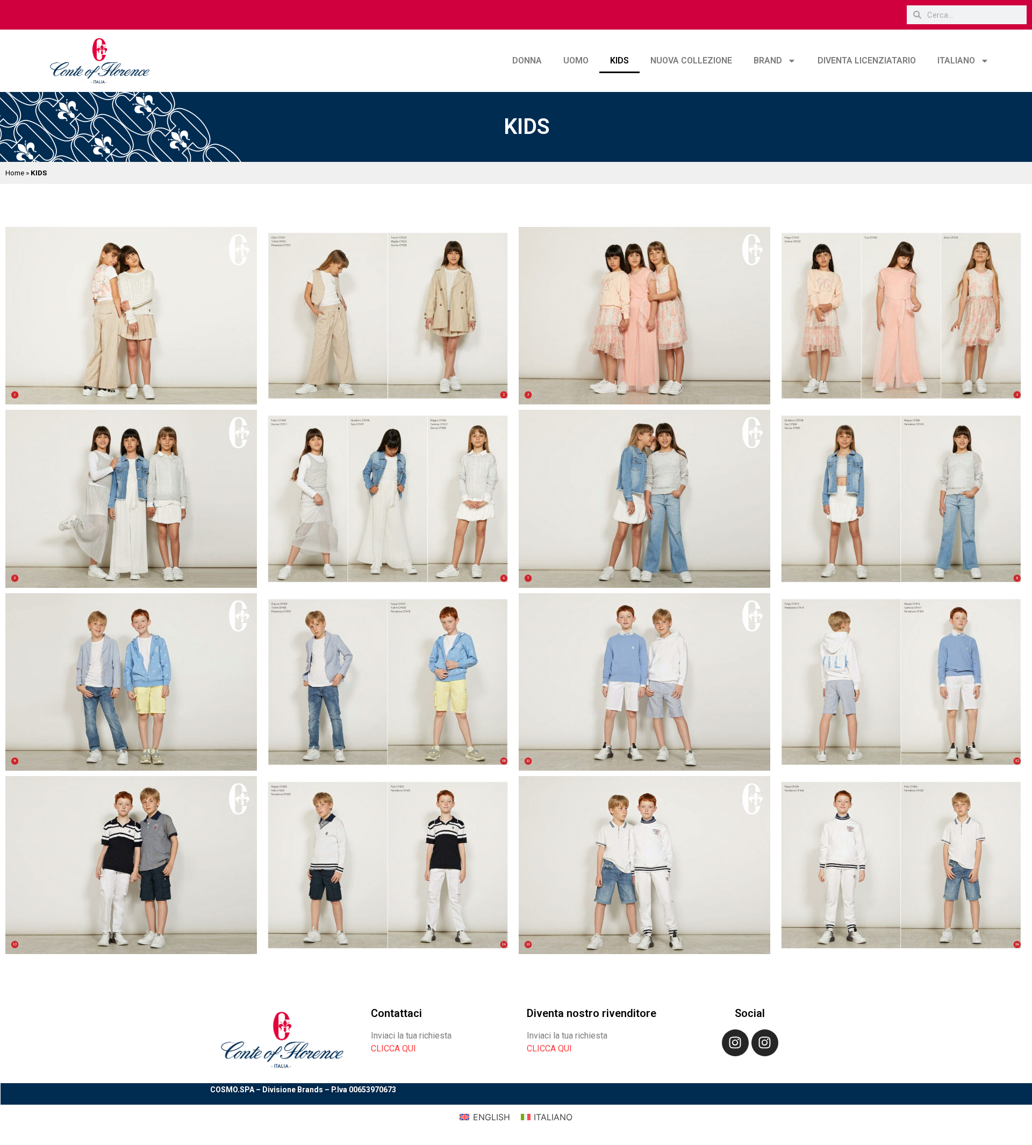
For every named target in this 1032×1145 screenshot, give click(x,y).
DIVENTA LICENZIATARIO (867, 60)
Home (14, 172)
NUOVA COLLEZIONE (691, 60)
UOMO (576, 60)
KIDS (619, 60)
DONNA (527, 60)
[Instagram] (735, 1042)
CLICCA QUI (393, 1048)
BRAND (768, 60)
